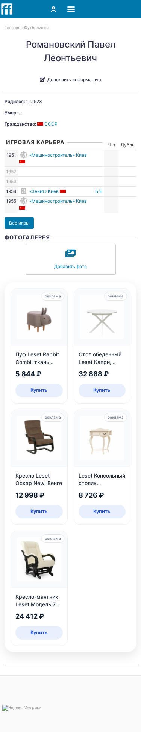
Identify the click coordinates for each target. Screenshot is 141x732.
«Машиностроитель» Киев (58, 155)
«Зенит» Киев (44, 191)
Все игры (19, 223)
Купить (39, 390)
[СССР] (22, 162)
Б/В (99, 191)
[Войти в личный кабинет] (53, 9)
